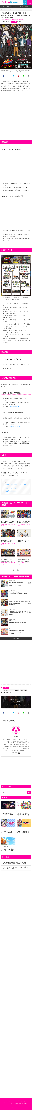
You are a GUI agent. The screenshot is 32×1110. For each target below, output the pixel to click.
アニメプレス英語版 (16, 1105)
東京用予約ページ (15, 406)
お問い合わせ (25, 1103)
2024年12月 (24, 690)
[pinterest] (19, 753)
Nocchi (16, 736)
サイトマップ (18, 1103)
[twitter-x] (16, 753)
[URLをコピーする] (28, 76)
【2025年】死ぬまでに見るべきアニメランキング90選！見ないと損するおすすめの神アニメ (16, 863)
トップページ (10, 1101)
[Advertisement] (16, 105)
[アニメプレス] (9, 2)
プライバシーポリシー (9, 1103)
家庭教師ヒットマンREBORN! (11, 690)
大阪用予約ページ (15, 426)
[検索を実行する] (29, 792)
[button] (3, 76)
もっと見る (16, 570)
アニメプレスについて (19, 1101)
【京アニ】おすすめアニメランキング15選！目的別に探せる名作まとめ (16, 867)
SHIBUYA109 (7, 692)
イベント (14, 21)
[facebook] (13, 753)
